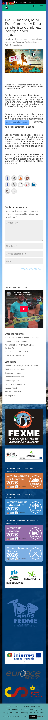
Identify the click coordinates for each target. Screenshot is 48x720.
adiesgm (11, 39)
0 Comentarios (16, 45)
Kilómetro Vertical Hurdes (15, 384)
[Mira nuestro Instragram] (27, 178)
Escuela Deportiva (12, 380)
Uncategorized (10, 395)
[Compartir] (7, 185)
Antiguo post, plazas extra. (17, 122)
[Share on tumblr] (7, 191)
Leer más (41, 716)
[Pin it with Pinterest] (27, 185)
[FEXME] (24, 427)
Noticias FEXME (11, 388)
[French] (6, 3)
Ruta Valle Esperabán (13, 392)
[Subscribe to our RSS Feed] (21, 178)
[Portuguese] (9, 3)
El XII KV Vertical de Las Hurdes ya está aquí (22, 337)
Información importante (14, 355)
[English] (3, 3)
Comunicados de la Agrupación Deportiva (21, 365)
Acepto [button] (32, 716)
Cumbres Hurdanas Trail (14, 377)
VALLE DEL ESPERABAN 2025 (16, 351)
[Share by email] (14, 191)
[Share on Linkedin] (34, 185)
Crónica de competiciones (15, 369)
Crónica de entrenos (13, 373)
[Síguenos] (7, 178)
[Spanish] (13, 3)
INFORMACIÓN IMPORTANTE (17, 341)
